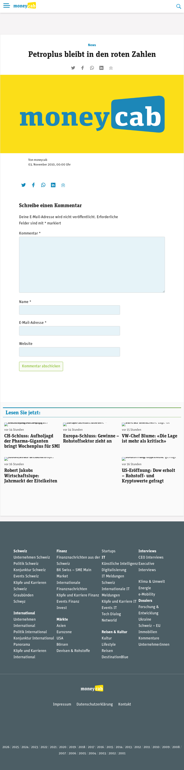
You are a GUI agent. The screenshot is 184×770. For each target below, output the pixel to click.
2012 (137, 747)
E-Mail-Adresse (32, 323)
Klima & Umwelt (151, 582)
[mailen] (110, 68)
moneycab (40, 160)
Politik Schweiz (26, 564)
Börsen (62, 645)
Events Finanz (68, 602)
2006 (72, 753)
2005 (82, 753)
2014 (119, 747)
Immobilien (147, 632)
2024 (25, 747)
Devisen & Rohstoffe (73, 651)
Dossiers (145, 601)
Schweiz (20, 551)
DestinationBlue (115, 657)
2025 (15, 747)
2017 (91, 747)
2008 (176, 747)
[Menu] (6, 6)
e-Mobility (146, 594)
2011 (147, 747)
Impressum (62, 704)
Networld (109, 620)
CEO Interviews (151, 557)
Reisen (107, 651)
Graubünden (23, 595)
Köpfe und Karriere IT (119, 602)
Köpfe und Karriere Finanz (78, 595)
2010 (156, 747)
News (92, 45)
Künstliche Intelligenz (120, 564)
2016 (100, 747)
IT (103, 557)
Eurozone (64, 632)
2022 (44, 747)
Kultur (107, 638)
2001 (121, 753)
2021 (53, 747)
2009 (166, 747)
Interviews (147, 551)
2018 (82, 747)
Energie (144, 588)
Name (25, 302)
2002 (112, 753)
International (24, 613)
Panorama (21, 645)
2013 (128, 747)
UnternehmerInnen (153, 645)
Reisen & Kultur (114, 632)
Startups (109, 551)
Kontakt (124, 704)
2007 (62, 753)
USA (60, 638)
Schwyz (19, 602)
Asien (61, 626)
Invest (62, 608)
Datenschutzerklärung (95, 704)
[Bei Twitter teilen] (73, 68)
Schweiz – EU (149, 626)
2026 (5, 747)
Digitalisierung (114, 570)
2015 (110, 747)
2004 (92, 753)
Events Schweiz (26, 576)
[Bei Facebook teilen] (82, 68)
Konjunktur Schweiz (29, 570)
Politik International (30, 632)
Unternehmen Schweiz (31, 557)
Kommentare (148, 638)
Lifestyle (109, 645)
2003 (102, 753)
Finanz (62, 551)
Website (26, 344)
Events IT (109, 608)
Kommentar (30, 233)
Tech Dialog (111, 614)
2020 (62, 747)
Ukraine (144, 620)
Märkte (62, 620)
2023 (34, 747)
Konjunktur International (33, 638)
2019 (72, 747)
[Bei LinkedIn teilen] (101, 68)
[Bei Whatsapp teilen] (92, 68)
